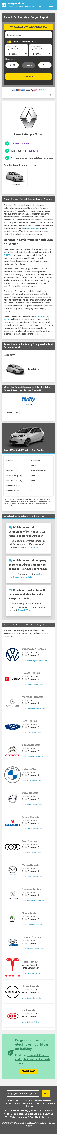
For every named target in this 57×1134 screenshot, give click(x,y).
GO (46, 1093)
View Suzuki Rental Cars (32, 829)
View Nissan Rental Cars (32, 998)
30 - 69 (28, 65)
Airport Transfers (43, 1101)
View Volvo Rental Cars (32, 805)
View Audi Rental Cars (31, 853)
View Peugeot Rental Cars (33, 901)
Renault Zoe (24, 610)
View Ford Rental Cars (31, 733)
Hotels (17, 1103)
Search (28, 76)
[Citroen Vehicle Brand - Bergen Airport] (12, 750)
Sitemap (29, 1106)
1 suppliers (32, 150)
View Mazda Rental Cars (32, 877)
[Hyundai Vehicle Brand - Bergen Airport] (12, 942)
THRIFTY (7, 255)
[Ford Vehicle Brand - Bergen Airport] (12, 727)
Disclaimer (41, 1103)
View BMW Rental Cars (32, 781)
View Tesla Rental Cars (32, 973)
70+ (45, 65)
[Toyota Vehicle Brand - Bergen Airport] (12, 678)
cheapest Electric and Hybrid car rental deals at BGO (32, 1059)
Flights (19, 1101)
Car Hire (28, 1101)
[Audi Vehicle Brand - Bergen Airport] (12, 847)
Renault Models (21, 143)
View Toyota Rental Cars (32, 685)
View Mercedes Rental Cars (34, 709)
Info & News (28, 1103)
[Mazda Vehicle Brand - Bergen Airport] (12, 870)
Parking (7, 1103)
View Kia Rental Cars (30, 1022)
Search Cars (28, 1071)
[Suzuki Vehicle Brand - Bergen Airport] (12, 823)
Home (11, 1101)
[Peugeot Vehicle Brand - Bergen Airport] (12, 894)
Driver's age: (10, 59)
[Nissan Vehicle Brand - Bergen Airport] (12, 992)
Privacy (51, 1103)
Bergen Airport (32, 228)
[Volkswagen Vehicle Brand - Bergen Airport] (12, 654)
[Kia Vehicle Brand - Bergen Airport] (12, 1016)
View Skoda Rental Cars (32, 925)
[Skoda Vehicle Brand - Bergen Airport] (12, 918)
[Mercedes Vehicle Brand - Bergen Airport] (12, 702)
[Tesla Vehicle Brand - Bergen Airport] (12, 967)
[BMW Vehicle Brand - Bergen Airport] (12, 774)
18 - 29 (12, 65)
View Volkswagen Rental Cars (34, 661)
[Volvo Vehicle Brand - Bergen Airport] (12, 798)
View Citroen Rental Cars (32, 757)
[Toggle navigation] (51, 5)
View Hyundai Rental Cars (33, 949)
